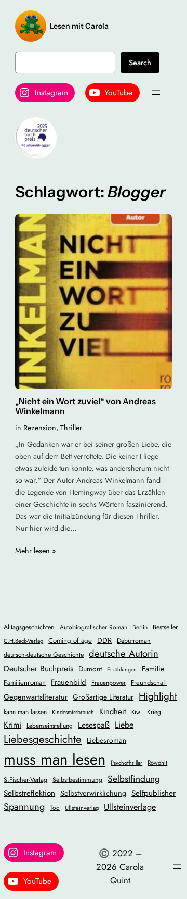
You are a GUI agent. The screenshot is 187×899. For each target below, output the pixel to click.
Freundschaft (149, 683)
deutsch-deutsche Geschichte (44, 654)
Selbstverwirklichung (93, 793)
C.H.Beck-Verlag (23, 640)
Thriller (71, 427)
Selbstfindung (134, 778)
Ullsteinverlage (130, 807)
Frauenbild (68, 682)
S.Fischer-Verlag (25, 779)
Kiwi (136, 712)
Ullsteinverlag (82, 808)
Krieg (154, 711)
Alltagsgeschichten (29, 627)
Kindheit (112, 711)
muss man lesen (54, 759)
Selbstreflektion (29, 793)
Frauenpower (108, 682)
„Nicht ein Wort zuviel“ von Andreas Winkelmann (85, 406)
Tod (55, 807)
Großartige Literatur (103, 697)
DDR (104, 640)
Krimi (12, 725)
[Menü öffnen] (156, 92)
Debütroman (134, 640)
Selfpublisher (153, 793)
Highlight (158, 696)
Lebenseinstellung (49, 725)
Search (140, 62)
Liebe (124, 725)
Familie (153, 669)
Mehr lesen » (35, 550)
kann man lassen (25, 711)
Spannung (24, 807)
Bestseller (165, 627)
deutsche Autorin (123, 653)
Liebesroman (106, 740)
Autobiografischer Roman (93, 626)
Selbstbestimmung (77, 779)
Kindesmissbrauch (73, 712)
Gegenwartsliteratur (36, 696)
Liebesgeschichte (43, 739)
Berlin (140, 626)
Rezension (39, 427)
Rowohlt (157, 762)
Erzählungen (122, 669)
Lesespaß (94, 725)
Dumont (90, 669)
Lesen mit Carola (79, 26)
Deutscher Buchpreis (38, 669)
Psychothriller (126, 763)
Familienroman (25, 683)
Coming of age (70, 640)
